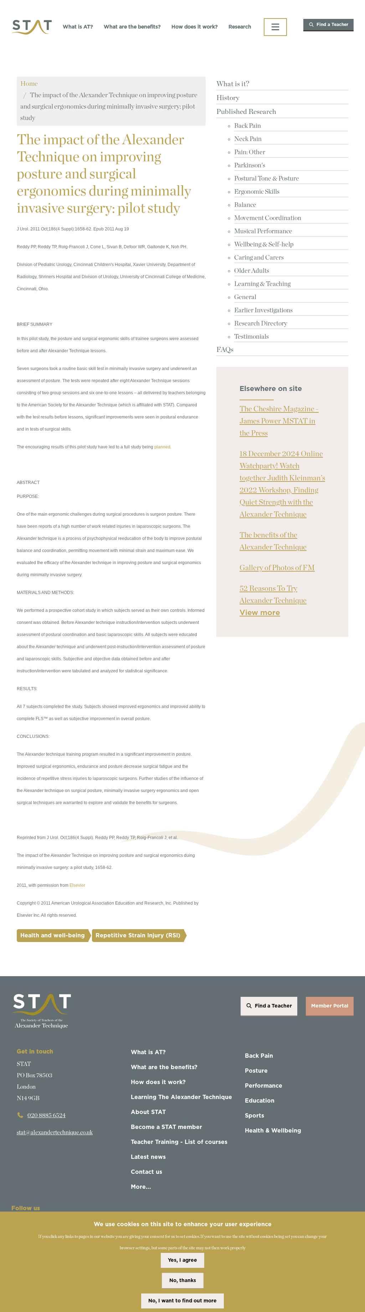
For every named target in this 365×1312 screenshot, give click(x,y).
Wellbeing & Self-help (264, 244)
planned (162, 446)
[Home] (31, 27)
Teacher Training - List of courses (179, 1142)
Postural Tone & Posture (266, 179)
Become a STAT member (166, 1127)
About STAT (148, 1112)
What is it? (232, 84)
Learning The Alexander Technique (181, 1097)
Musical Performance (263, 231)
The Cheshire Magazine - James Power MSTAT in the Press (279, 421)
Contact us (146, 1172)
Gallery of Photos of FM (277, 568)
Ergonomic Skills (256, 192)
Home (29, 83)
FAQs (224, 349)
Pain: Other (249, 152)
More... (141, 1187)
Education (259, 1101)
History (228, 97)
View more (260, 612)
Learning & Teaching (262, 284)
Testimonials (251, 337)
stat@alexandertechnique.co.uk (55, 1132)
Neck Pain (248, 139)
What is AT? (78, 27)
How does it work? (194, 27)
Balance (245, 205)
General (245, 297)
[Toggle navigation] (275, 27)
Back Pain (247, 126)
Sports (254, 1116)
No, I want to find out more (182, 1300)
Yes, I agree (182, 1260)
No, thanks (182, 1280)
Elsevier (77, 885)
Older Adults (251, 271)
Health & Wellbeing (273, 1131)
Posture (256, 1071)
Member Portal (329, 1006)
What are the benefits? (132, 27)
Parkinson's (249, 165)
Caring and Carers (259, 258)
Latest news (148, 1157)
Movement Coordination (267, 218)
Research (239, 27)
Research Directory (260, 324)
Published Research (246, 111)
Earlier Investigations (263, 310)
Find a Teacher (332, 24)
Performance (263, 1086)
